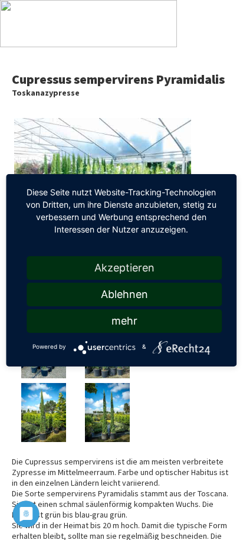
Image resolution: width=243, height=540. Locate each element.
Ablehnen (124, 294)
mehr (124, 321)
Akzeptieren (124, 267)
